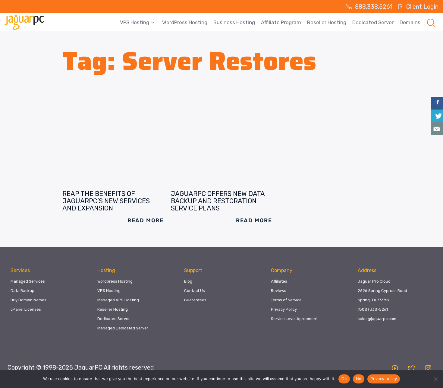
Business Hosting (234, 22)
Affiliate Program (281, 22)
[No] (435, 379)
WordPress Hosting (184, 22)
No (359, 378)
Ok (344, 378)
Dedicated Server (373, 22)
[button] (431, 22)
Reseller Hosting (326, 22)
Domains (410, 22)
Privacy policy (383, 378)
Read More (145, 220)
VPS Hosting (134, 22)
